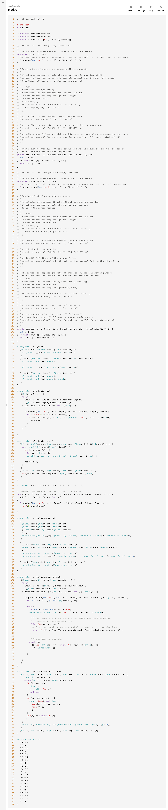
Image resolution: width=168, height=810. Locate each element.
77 (13, 243)
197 (12, 597)
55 (13, 178)
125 (12, 385)
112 (12, 346)
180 (12, 547)
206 (12, 624)
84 (13, 264)
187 (12, 568)
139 (12, 426)
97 (13, 302)
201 (12, 609)
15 (13, 60)
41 (13, 137)
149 (12, 456)
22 (13, 81)
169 (12, 515)
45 (13, 149)
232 (12, 701)
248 (12, 748)
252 (12, 760)
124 (12, 382)
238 (12, 718)
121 (12, 373)
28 (13, 98)
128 (12, 394)
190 (12, 577)
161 (12, 491)
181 (12, 550)
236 (12, 712)
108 (12, 335)
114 (12, 352)
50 (13, 163)
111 (12, 343)
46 (13, 151)
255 (12, 769)
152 (12, 464)
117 (12, 361)
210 (12, 636)
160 (12, 488)
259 (12, 780)
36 (13, 122)
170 (12, 518)
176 (12, 535)
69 (13, 219)
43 (13, 143)
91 (13, 284)
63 (13, 202)
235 (12, 710)
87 (13, 273)
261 (12, 786)
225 (12, 680)
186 (12, 565)
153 (12, 467)
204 (12, 618)
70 (13, 222)
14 (13, 57)
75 (13, 237)
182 (12, 553)
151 (12, 461)
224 (12, 677)
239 (12, 721)
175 (12, 532)
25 (13, 89)
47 (13, 154)
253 (12, 763)
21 (13, 78)
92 (13, 287)
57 (13, 184)
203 (12, 615)
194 (12, 588)
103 (12, 320)
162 (12, 494)
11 (13, 48)
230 (12, 695)
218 (12, 659)
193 (12, 585)
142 (12, 435)
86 (13, 270)
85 (13, 267)
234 (12, 707)
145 (12, 444)
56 (13, 181)
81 (13, 255)
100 (12, 311)
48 (13, 157)
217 (12, 656)
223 (12, 674)
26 (13, 92)
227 (12, 686)
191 (12, 580)
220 (12, 665)
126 (12, 388)
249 (12, 751)
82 (13, 258)
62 (13, 199)
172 (12, 523)
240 (12, 724)
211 (12, 639)
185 (12, 562)
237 (12, 715)
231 (12, 698)
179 (12, 544)
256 (12, 772)
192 (12, 583)
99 (13, 308)
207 (12, 627)
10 (13, 45)
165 (12, 503)
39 (13, 131)
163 (12, 497)
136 (12, 417)
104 (12, 323)
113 (12, 349)
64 (13, 205)
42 (13, 140)
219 (12, 662)
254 (12, 766)
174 (12, 529)
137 (12, 420)
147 (12, 450)
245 (12, 739)
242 (12, 730)
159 (12, 485)
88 (13, 275)
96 (13, 299)
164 (12, 500)
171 (12, 521)
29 (13, 101)
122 (12, 376)
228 (12, 689)
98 (13, 305)
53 (13, 172)
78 (13, 246)
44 (13, 146)
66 (13, 211)
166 (12, 506)
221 (12, 668)
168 (12, 512)
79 (13, 249)
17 (13, 66)
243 (12, 733)
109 (12, 337)
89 (13, 278)
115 (12, 355)
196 (12, 594)
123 (12, 379)
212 (12, 642)
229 (12, 692)
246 (12, 742)
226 (12, 683)
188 (12, 571)
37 (13, 125)
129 (12, 397)
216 (12, 653)
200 (12, 606)
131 (12, 402)
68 (13, 216)
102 (12, 317)
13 (13, 54)
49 (13, 160)
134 (12, 411)
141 (12, 432)
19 (13, 72)
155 (12, 473)
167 (12, 509)
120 (12, 370)
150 (12, 459)
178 (12, 541)
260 (12, 783)
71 (13, 225)
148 (12, 453)
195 (12, 591)
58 (13, 187)
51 (13, 166)
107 (12, 332)
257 (12, 774)
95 (13, 296)
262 (12, 789)
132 (12, 405)
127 (12, 391)
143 (12, 438)
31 (13, 107)
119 (12, 367)
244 (12, 736)
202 (12, 612)
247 (12, 745)
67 (13, 213)
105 (12, 326)
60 (13, 193)
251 (12, 757)
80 (13, 252)
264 (12, 795)
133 (12, 408)
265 (12, 798)
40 (13, 134)
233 (12, 704)
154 (12, 470)
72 (13, 228)
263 (12, 792)
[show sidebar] (3, 3)
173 (12, 526)
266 (12, 801)
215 (12, 650)
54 (13, 175)
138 (12, 423)
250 (12, 754)
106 (12, 329)
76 (13, 240)
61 (13, 196)
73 (13, 231)
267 (12, 804)
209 (12, 633)
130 (12, 399)
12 (13, 51)
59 (13, 190)
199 (12, 603)
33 (13, 113)
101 (12, 314)
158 (12, 482)
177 (12, 538)
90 (13, 281)
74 (13, 234)
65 (13, 208)
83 (13, 261)
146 (12, 447)
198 (12, 600)
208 (12, 630)
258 (12, 777)
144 (12, 441)
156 (12, 476)
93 (13, 290)
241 (12, 727)
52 (13, 169)
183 (12, 556)
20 (13, 75)
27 (13, 95)
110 (12, 340)
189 (12, 574)
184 (12, 559)
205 (12, 621)
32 (13, 110)
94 (13, 293)
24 (13, 87)
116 (12, 358)
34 (13, 116)
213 (12, 645)
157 (12, 479)
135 (12, 414)
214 (12, 647)
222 (12, 671)
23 (13, 84)
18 (13, 69)
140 (12, 429)
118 (12, 364)
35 (13, 119)
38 (13, 128)
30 (13, 104)
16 (13, 63)
